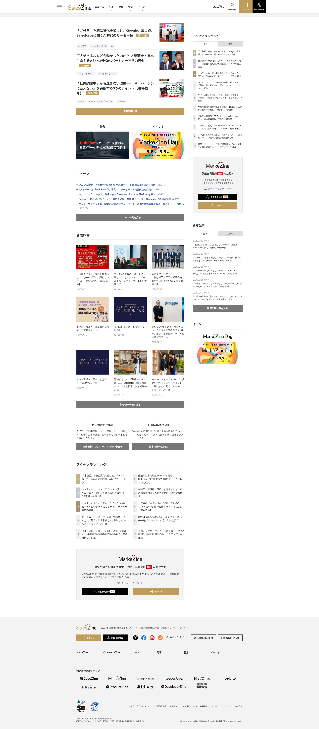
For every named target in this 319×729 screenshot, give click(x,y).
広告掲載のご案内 (203, 637)
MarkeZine (82, 652)
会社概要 (185, 706)
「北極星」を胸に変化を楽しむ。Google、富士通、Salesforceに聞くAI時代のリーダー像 (115, 33)
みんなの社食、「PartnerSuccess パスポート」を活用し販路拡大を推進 (122, 184)
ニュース (99, 6)
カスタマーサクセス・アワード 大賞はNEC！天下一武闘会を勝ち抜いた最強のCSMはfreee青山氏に (168, 279)
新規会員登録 (106, 591)
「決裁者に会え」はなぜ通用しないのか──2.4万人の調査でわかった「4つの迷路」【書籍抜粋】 (92, 279)
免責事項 (173, 706)
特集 (130, 6)
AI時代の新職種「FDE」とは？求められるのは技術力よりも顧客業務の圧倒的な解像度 (160, 492)
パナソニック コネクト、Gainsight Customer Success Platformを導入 (122, 194)
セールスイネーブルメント (101, 101)
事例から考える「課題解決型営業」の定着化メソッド (92, 328)
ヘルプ (131, 706)
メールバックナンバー (132, 583)
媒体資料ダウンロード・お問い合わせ (102, 446)
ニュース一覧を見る (130, 217)
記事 (111, 6)
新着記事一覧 (130, 111)
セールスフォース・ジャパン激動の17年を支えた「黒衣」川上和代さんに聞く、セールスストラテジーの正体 (168, 384)
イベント (142, 6)
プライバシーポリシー (221, 706)
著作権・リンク (144, 706)
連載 (121, 6)
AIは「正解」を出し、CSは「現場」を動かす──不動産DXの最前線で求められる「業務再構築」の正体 (105, 534)
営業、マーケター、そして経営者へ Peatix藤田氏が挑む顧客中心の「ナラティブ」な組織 (161, 534)
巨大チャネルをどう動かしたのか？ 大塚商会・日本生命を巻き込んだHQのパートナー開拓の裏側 (115, 60)
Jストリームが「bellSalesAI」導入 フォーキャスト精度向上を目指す (121, 189)
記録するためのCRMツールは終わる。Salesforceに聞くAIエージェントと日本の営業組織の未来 (130, 384)
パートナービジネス (108, 73)
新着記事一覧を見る (130, 404)
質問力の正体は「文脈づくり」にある (130, 328)
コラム (81, 101)
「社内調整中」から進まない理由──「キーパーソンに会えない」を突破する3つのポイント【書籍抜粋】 (115, 88)
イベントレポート (99, 46)
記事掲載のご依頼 (158, 446)
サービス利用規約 (200, 706)
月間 (230, 44)
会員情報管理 (160, 706)
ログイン (158, 591)
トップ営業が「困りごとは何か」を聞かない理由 (91, 381)
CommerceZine (111, 652)
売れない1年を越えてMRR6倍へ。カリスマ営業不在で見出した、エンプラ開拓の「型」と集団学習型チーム (168, 332)
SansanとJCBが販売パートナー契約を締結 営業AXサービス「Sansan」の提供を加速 (130, 199)
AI (112, 46)
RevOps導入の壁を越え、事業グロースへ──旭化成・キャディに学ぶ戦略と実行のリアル (160, 520)
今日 (205, 44)
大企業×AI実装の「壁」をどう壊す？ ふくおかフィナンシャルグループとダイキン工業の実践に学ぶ (130, 279)
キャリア (82, 46)
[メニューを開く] (59, 6)
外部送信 (239, 706)
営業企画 (121, 101)
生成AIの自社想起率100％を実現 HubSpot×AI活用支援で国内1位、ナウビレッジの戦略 (160, 479)
